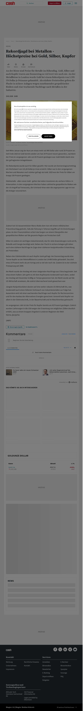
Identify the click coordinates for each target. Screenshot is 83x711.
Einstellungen (33, 136)
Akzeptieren (48, 136)
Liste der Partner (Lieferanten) (23, 130)
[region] (41, 121)
